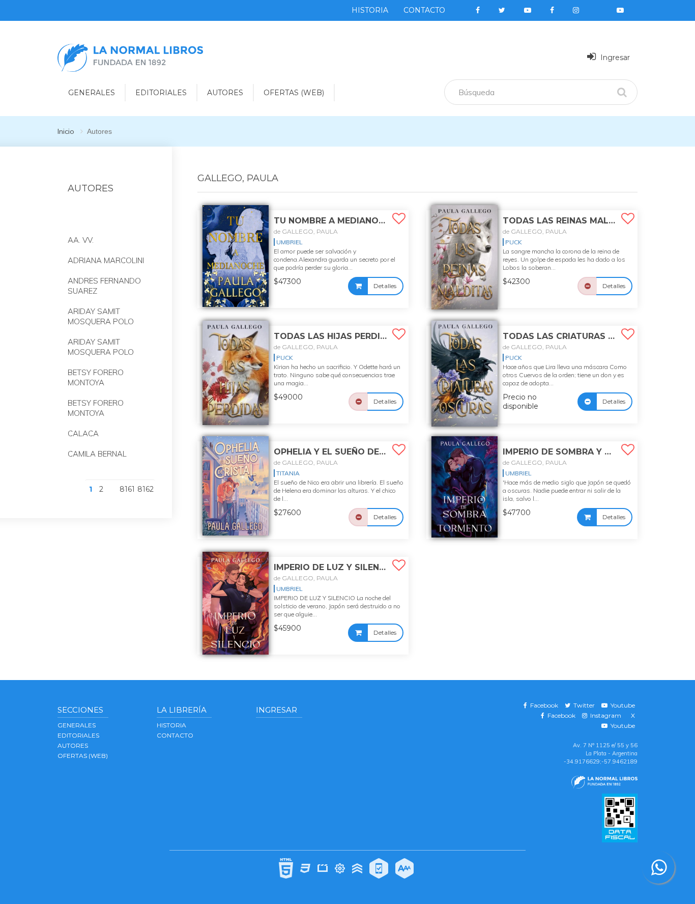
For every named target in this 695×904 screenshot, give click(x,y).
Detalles (384, 286)
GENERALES (91, 92)
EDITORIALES (161, 92)
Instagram (604, 715)
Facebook (542, 705)
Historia (370, 10)
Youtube (621, 705)
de (306, 231)
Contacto (424, 10)
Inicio (65, 131)
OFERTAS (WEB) (294, 92)
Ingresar (614, 57)
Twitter (582, 705)
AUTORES (225, 92)
